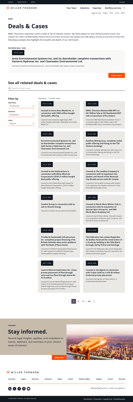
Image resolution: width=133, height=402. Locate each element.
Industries (84, 8)
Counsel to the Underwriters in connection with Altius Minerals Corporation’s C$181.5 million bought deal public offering (58, 175)
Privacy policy (97, 399)
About (123, 13)
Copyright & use (107, 399)
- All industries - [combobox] (14, 106)
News (111, 13)
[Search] (124, 8)
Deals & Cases (96, 13)
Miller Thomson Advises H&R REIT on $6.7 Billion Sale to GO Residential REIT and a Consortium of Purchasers (103, 113)
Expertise (97, 8)
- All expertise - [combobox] (14, 115)
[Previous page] (69, 301)
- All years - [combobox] (13, 123)
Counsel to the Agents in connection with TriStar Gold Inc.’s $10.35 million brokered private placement (103, 272)
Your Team (71, 8)
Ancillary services (113, 8)
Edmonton (35, 379)
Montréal (122, 379)
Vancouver (11, 379)
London (70, 379)
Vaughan (99, 379)
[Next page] (94, 301)
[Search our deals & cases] (9, 88)
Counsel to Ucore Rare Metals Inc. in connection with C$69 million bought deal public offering (58, 113)
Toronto (110, 379)
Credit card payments (117, 388)
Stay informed (88, 399)
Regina (60, 379)
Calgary (23, 379)
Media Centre (22, 2)
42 (88, 301)
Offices (33, 2)
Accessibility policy (119, 399)
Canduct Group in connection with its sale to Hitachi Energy (58, 205)
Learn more (116, 75)
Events (117, 13)
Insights (105, 13)
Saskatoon (48, 379)
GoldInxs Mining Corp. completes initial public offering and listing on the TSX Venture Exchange (104, 143)
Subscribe (59, 357)
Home (10, 19)
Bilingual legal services (99, 388)
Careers (10, 2)
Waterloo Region (84, 379)
